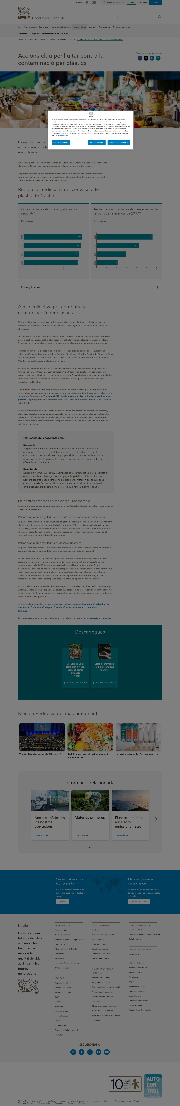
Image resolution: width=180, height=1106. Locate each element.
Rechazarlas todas (97, 142)
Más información (62, 135)
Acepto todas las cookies (118, 142)
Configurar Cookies (60, 142)
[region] (91, 130)
